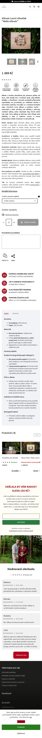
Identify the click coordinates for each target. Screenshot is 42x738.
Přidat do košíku (30, 222)
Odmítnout (21, 733)
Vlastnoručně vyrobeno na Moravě (13, 682)
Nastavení (21, 721)
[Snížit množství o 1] (3, 222)
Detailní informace (9, 191)
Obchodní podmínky (9, 672)
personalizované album (30, 174)
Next (39, 435)
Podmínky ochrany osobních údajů (13, 676)
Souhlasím (21, 727)
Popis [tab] (6, 313)
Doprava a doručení (8, 679)
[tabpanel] (11, 456)
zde (30, 717)
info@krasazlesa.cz (8, 707)
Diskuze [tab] (16, 313)
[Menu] (38, 6)
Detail (35, 471)
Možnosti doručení (11, 215)
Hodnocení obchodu (21, 569)
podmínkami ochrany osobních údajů (21, 531)
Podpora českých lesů (9, 685)
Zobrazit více (21, 655)
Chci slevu (21, 522)
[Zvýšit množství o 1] (14, 222)
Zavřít (35, 265)
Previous (36, 435)
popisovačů (34, 185)
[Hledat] (30, 6)
